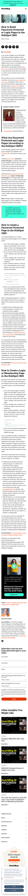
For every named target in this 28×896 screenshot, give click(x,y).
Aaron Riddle (7, 52)
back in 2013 (10, 158)
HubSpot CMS (15, 86)
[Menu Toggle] (26, 8)
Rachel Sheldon (8, 131)
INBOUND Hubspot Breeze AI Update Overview (12, 769)
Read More (13, 5)
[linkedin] (6, 46)
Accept (14, 886)
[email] (17, 46)
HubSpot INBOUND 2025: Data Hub (12, 740)
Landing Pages (14, 604)
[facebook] (2, 46)
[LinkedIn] (2, 641)
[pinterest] (13, 46)
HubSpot (8, 602)
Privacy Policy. (10, 877)
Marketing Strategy (17, 602)
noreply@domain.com (9, 489)
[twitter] (10, 46)
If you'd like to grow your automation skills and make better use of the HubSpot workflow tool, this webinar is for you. (14, 211)
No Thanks (14, 890)
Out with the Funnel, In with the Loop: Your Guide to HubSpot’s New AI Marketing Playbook (14, 799)
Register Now (14, 594)
